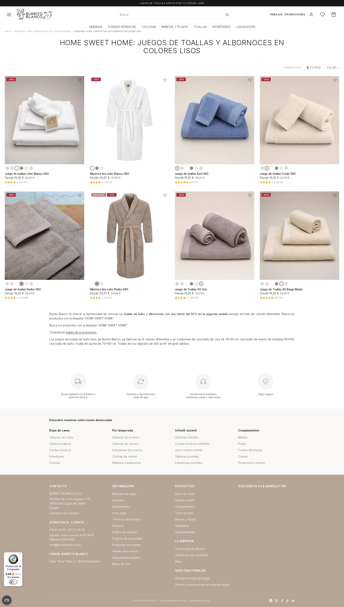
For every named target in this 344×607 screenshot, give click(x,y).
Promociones (295, 14)
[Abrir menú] (9, 14)
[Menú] (20, 554)
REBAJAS (276, 14)
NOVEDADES (222, 26)
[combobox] (170, 14)
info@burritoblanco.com (65, 544)
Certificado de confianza (191, 555)
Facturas (117, 525)
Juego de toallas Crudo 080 (278, 173)
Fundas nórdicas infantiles (192, 443)
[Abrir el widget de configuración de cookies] (7, 600)
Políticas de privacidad (127, 538)
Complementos (185, 506)
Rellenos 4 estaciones (126, 463)
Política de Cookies (125, 532)
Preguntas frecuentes (126, 544)
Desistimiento (121, 506)
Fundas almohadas (250, 450)
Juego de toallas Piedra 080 (23, 289)
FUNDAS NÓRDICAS (122, 26)
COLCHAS (149, 26)
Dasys (207, 600)
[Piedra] (21, 168)
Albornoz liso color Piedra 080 (109, 289)
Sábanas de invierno (125, 437)
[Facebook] (281, 600)
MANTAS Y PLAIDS (175, 26)
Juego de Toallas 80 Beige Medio (281, 289)
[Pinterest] (270, 600)
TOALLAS (200, 26)
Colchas (54, 463)
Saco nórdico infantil (188, 450)
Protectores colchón (251, 463)
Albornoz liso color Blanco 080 (109, 173)
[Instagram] (276, 600)
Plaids (242, 443)
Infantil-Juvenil (184, 500)
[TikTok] (287, 600)
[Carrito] (334, 15)
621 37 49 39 (76, 529)
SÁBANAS (96, 26)
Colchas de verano (124, 456)
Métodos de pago (124, 494)
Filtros (315, 67)
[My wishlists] (322, 15)
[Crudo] (12, 168)
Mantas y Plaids (185, 519)
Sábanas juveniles (187, 456)
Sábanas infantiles (187, 437)
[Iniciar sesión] (311, 15)
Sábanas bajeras (60, 443)
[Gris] (31, 168)
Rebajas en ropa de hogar (192, 578)
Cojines (243, 456)
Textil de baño (184, 513)
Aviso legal (119, 513)
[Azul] (7, 168)
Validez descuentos (125, 551)
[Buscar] (227, 14)
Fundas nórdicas (60, 450)
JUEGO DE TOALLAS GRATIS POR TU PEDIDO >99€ (172, 3)
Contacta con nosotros (64, 513)
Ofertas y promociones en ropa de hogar (202, 584)
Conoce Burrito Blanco (190, 548)
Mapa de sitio (121, 564)
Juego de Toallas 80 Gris (191, 289)
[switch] (13, 582)
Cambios (118, 500)
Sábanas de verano (125, 443)
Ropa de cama (184, 494)
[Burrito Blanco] (54, 14)
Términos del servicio (126, 519)
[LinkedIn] (293, 600)
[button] (80, 80)
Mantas (242, 437)
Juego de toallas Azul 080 (191, 173)
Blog (178, 561)
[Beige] (26, 168)
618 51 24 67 (57, 529)
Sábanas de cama (61, 437)
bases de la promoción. (81, 332)
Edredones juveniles (188, 463)
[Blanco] (16, 168)
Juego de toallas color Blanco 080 (27, 173)
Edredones (56, 456)
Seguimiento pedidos (126, 557)
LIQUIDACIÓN (245, 26)
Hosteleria (182, 525)
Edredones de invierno (127, 450)
